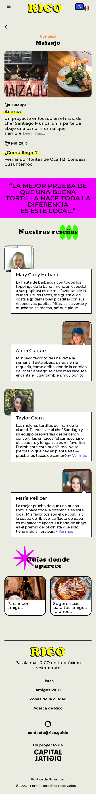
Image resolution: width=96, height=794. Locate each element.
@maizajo (15, 104)
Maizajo (19, 143)
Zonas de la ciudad (48, 699)
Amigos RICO (48, 690)
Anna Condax (31, 350)
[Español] (86, 8)
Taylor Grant (30, 418)
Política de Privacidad (48, 779)
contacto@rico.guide (48, 733)
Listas (48, 681)
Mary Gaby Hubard (37, 274)
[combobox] (86, 8)
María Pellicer (31, 498)
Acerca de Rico (48, 708)
